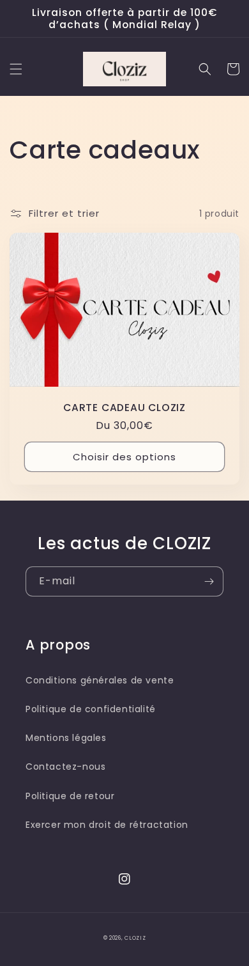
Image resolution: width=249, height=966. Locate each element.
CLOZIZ (135, 938)
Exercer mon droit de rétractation (107, 824)
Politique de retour (70, 796)
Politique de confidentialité (91, 709)
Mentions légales (66, 737)
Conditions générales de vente (100, 680)
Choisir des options (124, 457)
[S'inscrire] (209, 581)
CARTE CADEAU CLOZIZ (124, 407)
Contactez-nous (65, 766)
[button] (16, 69)
